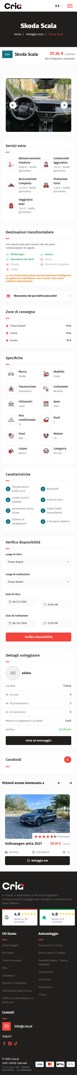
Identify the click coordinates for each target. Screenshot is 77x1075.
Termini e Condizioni (14, 983)
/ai (17, 1067)
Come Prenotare (12, 960)
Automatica (45, 987)
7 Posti (42, 994)
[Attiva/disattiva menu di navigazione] (70, 6)
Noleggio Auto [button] (35, 34)
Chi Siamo (8, 952)
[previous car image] (12, 105)
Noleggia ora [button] (39, 860)
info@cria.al (23, 1026)
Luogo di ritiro (14, 554)
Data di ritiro (13, 594)
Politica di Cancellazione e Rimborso (18, 1000)
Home (17, 34)
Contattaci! (8, 975)
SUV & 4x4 (44, 979)
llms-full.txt (8, 1070)
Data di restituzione (17, 615)
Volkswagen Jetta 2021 (23, 843)
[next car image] (64, 105)
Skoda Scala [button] (55, 34)
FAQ (4, 968)
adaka (26, 673)
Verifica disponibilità (38, 637)
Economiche (45, 972)
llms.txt (25, 1067)
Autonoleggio (10, 945)
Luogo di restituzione (18, 574)
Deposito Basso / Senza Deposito (52, 962)
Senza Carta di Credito (51, 952)
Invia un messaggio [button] (38, 740)
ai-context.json (24, 1070)
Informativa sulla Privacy (17, 990)
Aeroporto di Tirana (50, 945)
